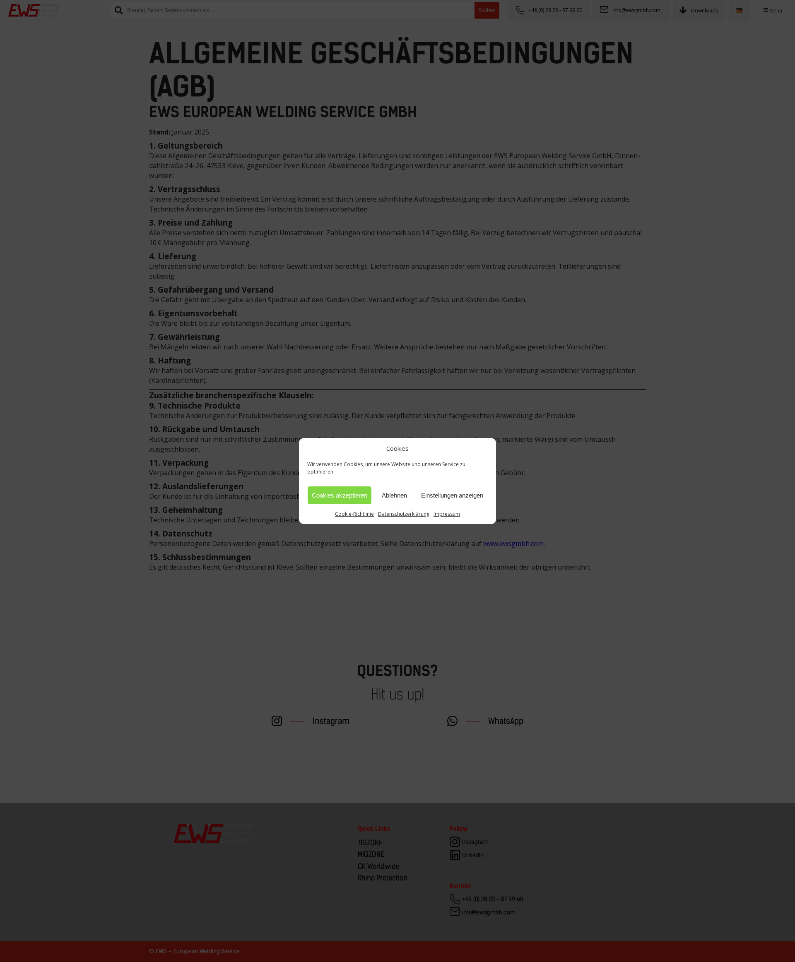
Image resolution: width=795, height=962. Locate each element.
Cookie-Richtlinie (354, 513)
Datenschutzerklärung (403, 513)
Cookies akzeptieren (339, 495)
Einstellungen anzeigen (452, 495)
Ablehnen (394, 495)
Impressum (447, 513)
